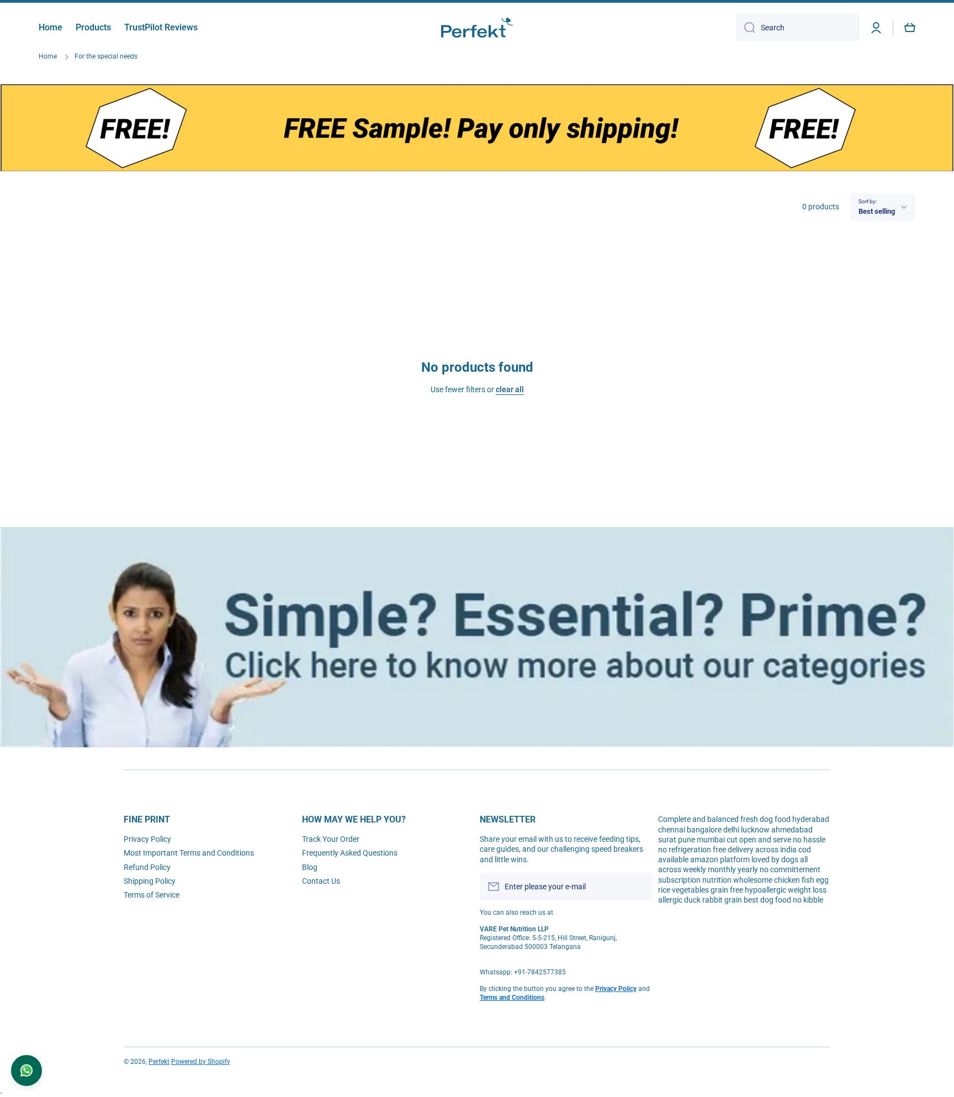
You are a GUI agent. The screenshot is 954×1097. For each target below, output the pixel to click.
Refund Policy (147, 867)
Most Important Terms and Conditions (189, 852)
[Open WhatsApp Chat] (26, 1070)
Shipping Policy (150, 881)
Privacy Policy (147, 839)
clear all (510, 389)
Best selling (876, 211)
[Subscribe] (639, 886)
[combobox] (798, 27)
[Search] (745, 27)
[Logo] (477, 28)
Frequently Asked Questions (350, 852)
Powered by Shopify (200, 1062)
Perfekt (159, 1062)
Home (48, 56)
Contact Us (321, 881)
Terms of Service (151, 894)
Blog (309, 867)
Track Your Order (330, 839)
